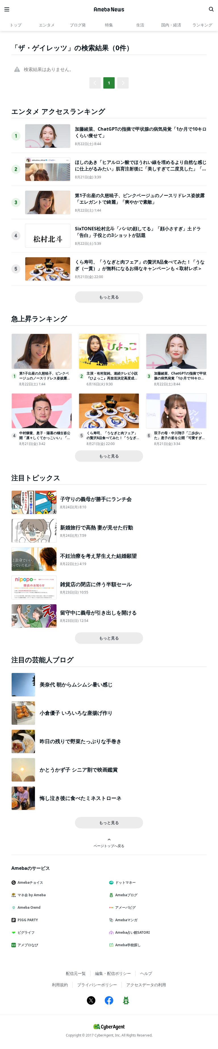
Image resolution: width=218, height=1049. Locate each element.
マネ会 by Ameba (32, 895)
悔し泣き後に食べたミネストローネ (80, 798)
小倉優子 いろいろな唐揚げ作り (76, 712)
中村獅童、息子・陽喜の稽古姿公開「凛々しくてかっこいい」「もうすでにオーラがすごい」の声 (44, 438)
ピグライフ (26, 932)
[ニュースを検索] (211, 9)
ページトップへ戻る (109, 845)
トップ (16, 25)
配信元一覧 (76, 973)
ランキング (202, 25)
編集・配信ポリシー (113, 973)
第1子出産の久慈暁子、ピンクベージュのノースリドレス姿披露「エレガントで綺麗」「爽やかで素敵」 (140, 198)
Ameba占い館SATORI (132, 932)
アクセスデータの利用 (146, 984)
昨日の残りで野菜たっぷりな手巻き (80, 741)
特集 (109, 25)
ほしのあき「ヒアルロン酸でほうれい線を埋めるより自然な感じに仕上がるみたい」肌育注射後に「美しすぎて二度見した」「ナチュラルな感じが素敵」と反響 (141, 168)
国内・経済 (171, 25)
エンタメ (47, 25)
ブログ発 (78, 25)
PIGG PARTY (28, 920)
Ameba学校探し (128, 945)
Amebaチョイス (30, 882)
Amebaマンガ (126, 920)
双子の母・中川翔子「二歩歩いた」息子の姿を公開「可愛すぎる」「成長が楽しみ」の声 (178, 438)
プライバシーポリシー (97, 984)
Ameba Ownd (29, 907)
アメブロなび (28, 945)
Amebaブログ (126, 895)
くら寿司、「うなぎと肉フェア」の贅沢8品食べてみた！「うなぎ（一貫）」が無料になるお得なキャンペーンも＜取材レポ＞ (140, 265)
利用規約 (60, 984)
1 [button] (109, 82)
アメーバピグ (125, 907)
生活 (140, 25)
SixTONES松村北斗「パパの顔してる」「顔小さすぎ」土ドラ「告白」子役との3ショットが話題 (138, 231)
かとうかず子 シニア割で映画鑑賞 (79, 769)
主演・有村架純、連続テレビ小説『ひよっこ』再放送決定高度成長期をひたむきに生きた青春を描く (112, 378)
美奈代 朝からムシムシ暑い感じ (76, 684)
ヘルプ (146, 973)
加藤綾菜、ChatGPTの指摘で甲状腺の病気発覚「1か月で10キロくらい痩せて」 (180, 378)
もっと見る (109, 297)
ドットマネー (125, 882)
